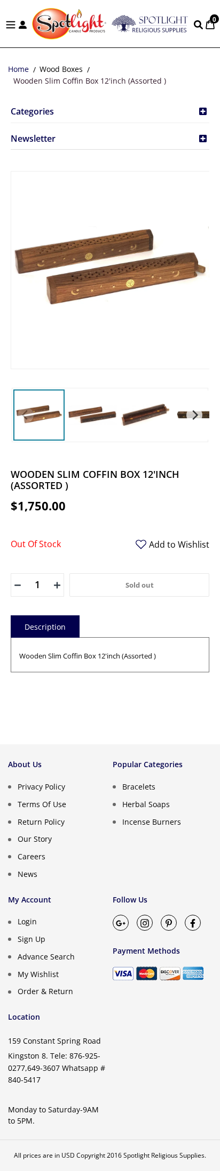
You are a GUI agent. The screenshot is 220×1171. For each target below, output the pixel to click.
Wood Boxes (61, 69)
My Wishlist (38, 974)
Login (27, 921)
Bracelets (138, 787)
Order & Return (45, 991)
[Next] (194, 415)
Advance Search (46, 957)
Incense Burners (151, 821)
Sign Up (31, 939)
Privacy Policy (41, 787)
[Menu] (10, 24)
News (27, 874)
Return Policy (41, 821)
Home (18, 69)
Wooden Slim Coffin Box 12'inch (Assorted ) (89, 80)
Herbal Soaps (146, 804)
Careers (31, 856)
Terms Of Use (42, 804)
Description (45, 627)
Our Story (35, 839)
